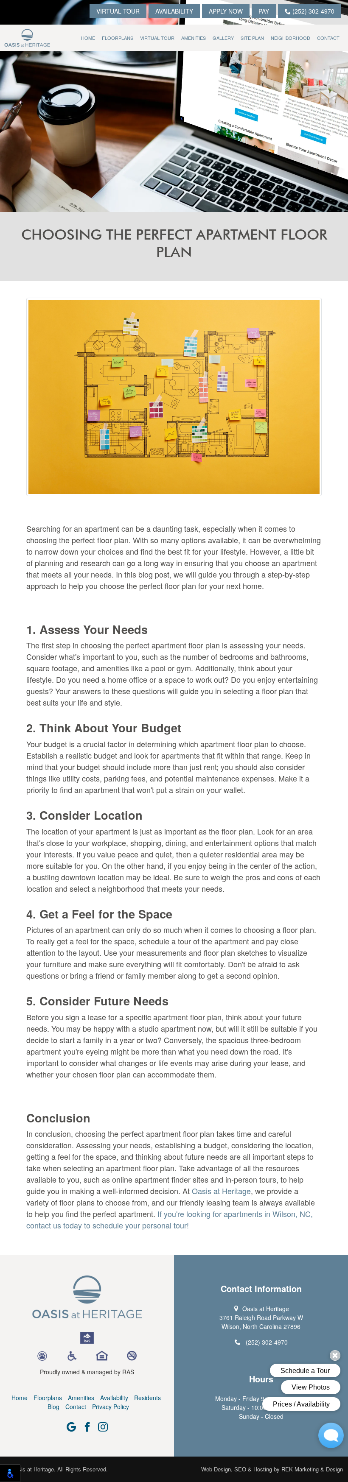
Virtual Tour (118, 11)
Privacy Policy (110, 1406)
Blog (53, 1406)
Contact (328, 37)
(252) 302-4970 (312, 11)
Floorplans (117, 37)
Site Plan (252, 37)
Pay (263, 11)
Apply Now (226, 11)
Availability (174, 11)
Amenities (193, 37)
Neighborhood (290, 37)
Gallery (223, 37)
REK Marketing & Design (312, 1469)
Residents (147, 1398)
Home (88, 37)
